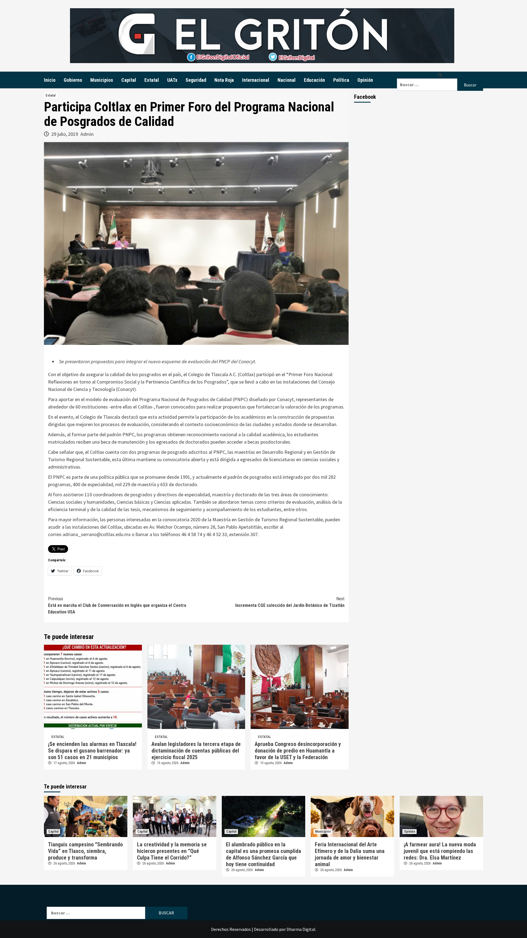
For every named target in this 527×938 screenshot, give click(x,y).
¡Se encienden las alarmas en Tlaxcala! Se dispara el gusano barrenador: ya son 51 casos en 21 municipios (92, 750)
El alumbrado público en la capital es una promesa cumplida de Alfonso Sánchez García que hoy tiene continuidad (263, 854)
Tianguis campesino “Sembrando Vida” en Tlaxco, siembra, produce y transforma (85, 851)
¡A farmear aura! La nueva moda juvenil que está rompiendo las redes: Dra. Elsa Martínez (440, 851)
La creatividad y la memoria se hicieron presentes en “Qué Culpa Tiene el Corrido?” (172, 851)
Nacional (286, 80)
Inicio (49, 80)
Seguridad (196, 80)
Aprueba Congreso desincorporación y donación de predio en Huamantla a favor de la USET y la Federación (298, 750)
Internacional (255, 80)
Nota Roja (224, 80)
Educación (314, 80)
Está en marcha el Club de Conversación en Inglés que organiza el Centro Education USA (117, 605)
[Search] (440, 75)
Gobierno (73, 80)
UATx (172, 80)
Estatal (151, 80)
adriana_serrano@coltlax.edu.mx (97, 534)
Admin (87, 134)
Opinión (365, 80)
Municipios (101, 80)
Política (341, 80)
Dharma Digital (301, 929)
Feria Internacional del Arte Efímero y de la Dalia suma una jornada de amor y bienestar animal (350, 854)
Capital (128, 80)
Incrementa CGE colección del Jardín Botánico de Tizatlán (289, 602)
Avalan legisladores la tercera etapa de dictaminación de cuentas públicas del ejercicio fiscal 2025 (196, 750)
